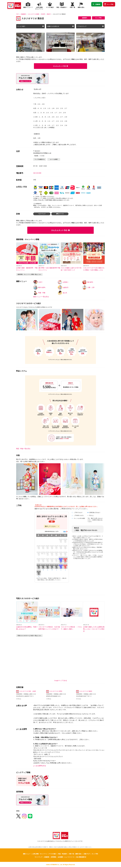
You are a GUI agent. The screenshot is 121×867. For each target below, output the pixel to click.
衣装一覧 (71, 854)
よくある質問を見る (39, 765)
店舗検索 (97, 4)
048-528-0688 (37, 173)
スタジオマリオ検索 (33, 14)
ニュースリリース (69, 857)
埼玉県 (43, 14)
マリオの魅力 (52, 854)
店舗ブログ (87, 854)
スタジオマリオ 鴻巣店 (85, 691)
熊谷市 (49, 14)
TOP (17, 14)
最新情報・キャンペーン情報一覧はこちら (29, 274)
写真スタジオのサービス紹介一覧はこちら (29, 635)
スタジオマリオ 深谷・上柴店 (27, 691)
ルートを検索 (53, 159)
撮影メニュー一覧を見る (41, 296)
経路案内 (84, 18)
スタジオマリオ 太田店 (55, 691)
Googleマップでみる (60, 680)
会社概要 (60, 857)
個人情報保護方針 (81, 857)
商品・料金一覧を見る (23, 448)
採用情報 (53, 857)
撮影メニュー (26, 854)
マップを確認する (40, 159)
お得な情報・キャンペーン (39, 854)
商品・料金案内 (62, 854)
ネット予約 (110, 4)
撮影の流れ (78, 854)
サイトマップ (38, 857)
